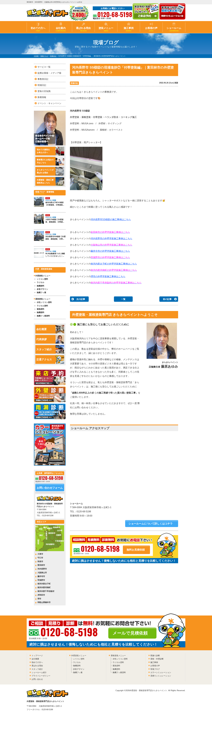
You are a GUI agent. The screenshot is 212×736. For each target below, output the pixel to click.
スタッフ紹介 (44, 349)
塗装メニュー (106, 29)
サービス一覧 (43, 67)
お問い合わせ (37, 679)
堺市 (39, 599)
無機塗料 (40, 286)
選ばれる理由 (83, 29)
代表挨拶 (41, 339)
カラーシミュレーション (160, 672)
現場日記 (74, 83)
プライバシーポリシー (41, 676)
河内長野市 (42, 569)
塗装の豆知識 (43, 91)
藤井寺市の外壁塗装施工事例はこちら (110, 251)
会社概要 (41, 329)
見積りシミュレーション (160, 676)
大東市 (40, 554)
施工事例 (129, 29)
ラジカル (40, 282)
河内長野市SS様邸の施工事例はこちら (111, 219)
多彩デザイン (42, 289)
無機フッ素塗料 (43, 316)
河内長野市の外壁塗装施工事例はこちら (111, 238)
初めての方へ (38, 29)
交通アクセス (44, 359)
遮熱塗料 (40, 309)
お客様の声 (151, 29)
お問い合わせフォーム (50, 487)
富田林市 (41, 565)
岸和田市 (41, 595)
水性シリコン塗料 (44, 302)
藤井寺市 (41, 576)
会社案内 (61, 29)
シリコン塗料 (42, 279)
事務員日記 (42, 79)
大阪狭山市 (42, 572)
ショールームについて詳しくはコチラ (150, 523)
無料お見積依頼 (136, 549)
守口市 (40, 558)
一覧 (123, 299)
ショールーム (174, 29)
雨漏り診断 (155, 655)
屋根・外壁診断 (157, 659)
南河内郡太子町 (44, 584)
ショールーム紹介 (39, 672)
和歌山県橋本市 (44, 602)
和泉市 (40, 561)
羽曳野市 (41, 580)
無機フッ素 (41, 292)
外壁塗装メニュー (78, 655)
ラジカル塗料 (42, 306)
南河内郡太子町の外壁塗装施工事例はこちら (114, 264)
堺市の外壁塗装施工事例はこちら (108, 276)
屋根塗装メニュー (118, 655)
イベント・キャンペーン (49, 103)
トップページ (37, 655)
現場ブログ (155, 669)
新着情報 (41, 97)
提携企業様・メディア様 (49, 73)
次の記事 (80, 299)
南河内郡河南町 (44, 587)
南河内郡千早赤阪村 (45, 591)
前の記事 (167, 299)
